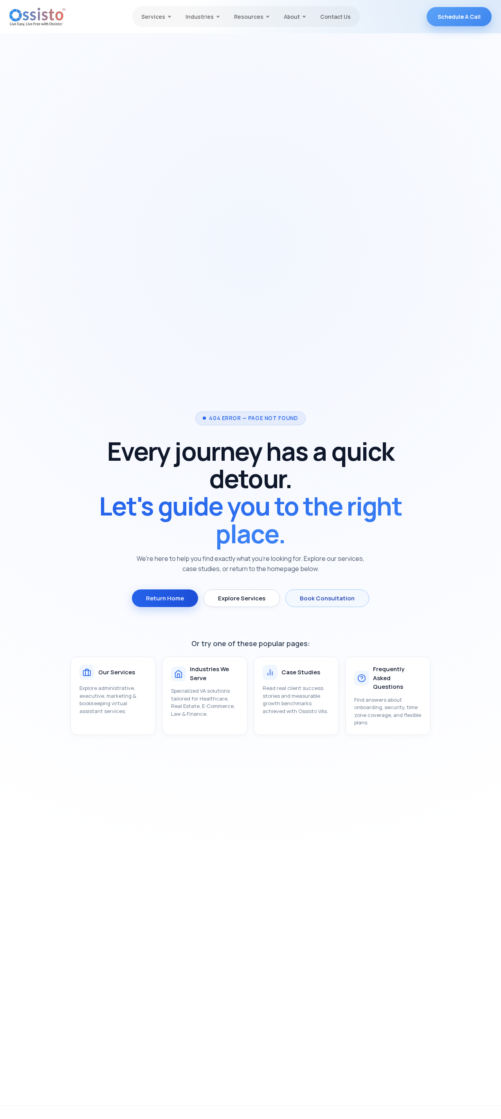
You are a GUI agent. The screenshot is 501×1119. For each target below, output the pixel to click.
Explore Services (241, 598)
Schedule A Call (459, 16)
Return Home (165, 598)
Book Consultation (327, 598)
